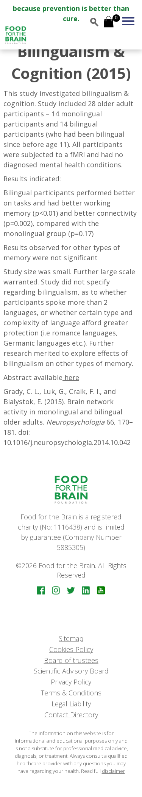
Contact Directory (71, 714)
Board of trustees (71, 660)
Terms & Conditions (71, 692)
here (70, 377)
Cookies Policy (71, 649)
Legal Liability (71, 703)
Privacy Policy (71, 681)
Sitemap (71, 638)
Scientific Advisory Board (71, 670)
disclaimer (113, 771)
